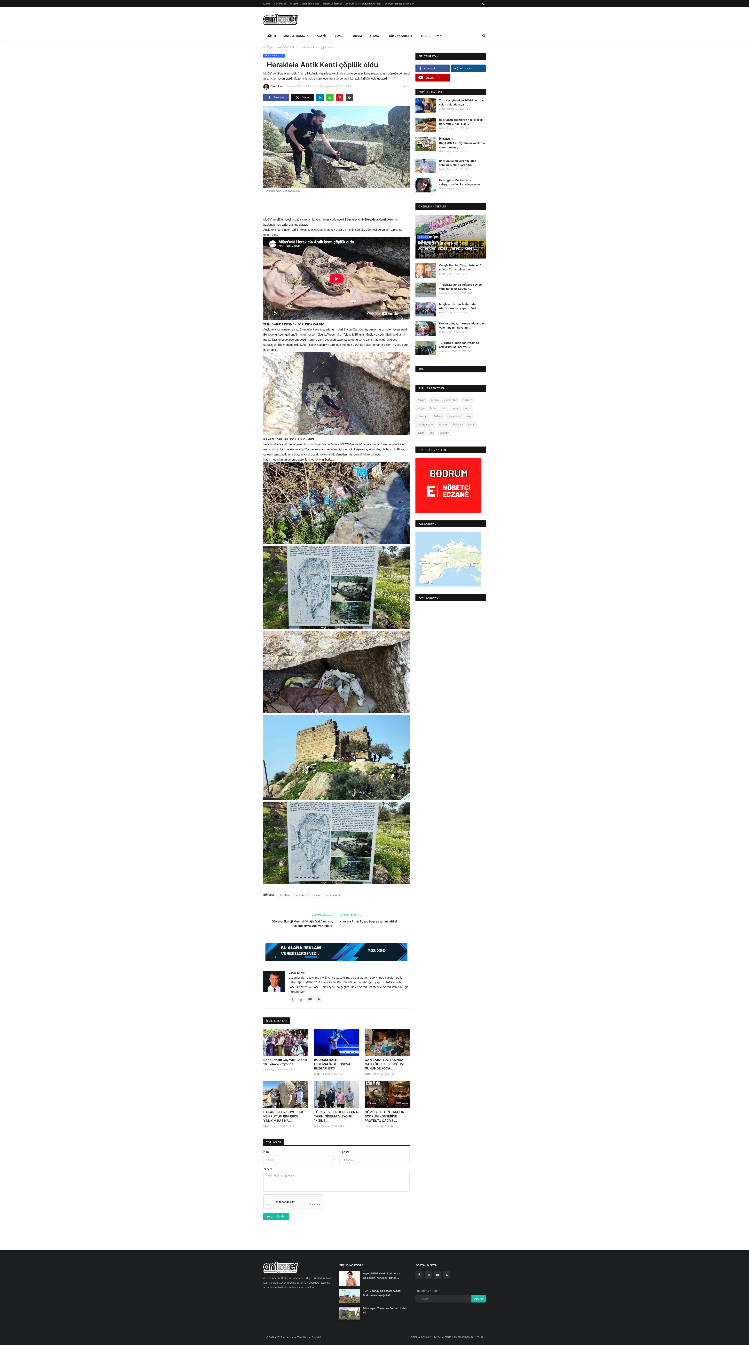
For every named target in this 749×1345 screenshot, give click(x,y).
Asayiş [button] (322, 36)
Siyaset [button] (375, 36)
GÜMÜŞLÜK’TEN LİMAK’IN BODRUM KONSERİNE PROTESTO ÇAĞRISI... (384, 1116)
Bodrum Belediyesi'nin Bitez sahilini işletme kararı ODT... (457, 163)
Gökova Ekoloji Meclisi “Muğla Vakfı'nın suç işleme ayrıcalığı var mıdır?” (302, 924)
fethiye (438, 416)
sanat (471, 424)
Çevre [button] (339, 36)
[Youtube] (437, 1275)
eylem (420, 433)
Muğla (421, 408)
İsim (266, 1152)
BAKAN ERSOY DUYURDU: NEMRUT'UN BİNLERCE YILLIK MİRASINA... (283, 1116)
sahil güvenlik (425, 424)
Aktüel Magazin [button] (296, 36)
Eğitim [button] (271, 36)
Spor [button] (424, 36)
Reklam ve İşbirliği (332, 3)
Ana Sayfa (268, 47)
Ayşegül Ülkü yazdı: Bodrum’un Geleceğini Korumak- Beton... (381, 1275)
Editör (266, 1069)
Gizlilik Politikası (310, 3)
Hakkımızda (280, 3)
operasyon (453, 416)
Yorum (267, 1168)
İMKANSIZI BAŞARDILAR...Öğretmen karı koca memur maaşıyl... (462, 143)
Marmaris (423, 416)
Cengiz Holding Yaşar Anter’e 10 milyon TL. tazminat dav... (460, 267)
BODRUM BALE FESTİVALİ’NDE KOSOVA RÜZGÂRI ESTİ (332, 1064)
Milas (433, 408)
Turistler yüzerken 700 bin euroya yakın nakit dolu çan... (462, 102)
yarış (468, 416)
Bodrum (444, 433)
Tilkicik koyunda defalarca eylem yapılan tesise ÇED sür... (461, 287)
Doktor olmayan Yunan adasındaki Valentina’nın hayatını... (462, 325)
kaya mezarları (334, 895)
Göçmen (467, 400)
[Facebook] (419, 1275)
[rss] (446, 1275)
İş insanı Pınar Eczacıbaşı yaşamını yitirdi (368, 921)
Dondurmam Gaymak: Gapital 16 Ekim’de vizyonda (285, 1062)
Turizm (435, 400)
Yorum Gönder (276, 1216)
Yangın (421, 400)
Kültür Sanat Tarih (285, 47)
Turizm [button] (356, 36)
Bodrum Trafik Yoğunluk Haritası (363, 3)
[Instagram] (428, 1275)
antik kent (301, 895)
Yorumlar (273, 1142)
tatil (444, 408)
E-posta (344, 1152)
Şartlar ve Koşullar (420, 1337)
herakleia (285, 895)
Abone (478, 1299)
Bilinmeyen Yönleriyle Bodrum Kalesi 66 (385, 1310)
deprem (443, 424)
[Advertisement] (336, 204)
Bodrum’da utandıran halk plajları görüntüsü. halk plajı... (461, 121)
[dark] (483, 4)
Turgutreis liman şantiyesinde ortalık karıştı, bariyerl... (459, 345)
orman (455, 408)
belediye (458, 424)
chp (432, 433)
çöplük (316, 895)
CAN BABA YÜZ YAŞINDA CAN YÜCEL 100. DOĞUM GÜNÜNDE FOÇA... (384, 1064)
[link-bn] (336, 952)
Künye (266, 3)
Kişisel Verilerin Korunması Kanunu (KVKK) (458, 1337)
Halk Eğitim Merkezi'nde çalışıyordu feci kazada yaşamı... (460, 182)
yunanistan (450, 400)
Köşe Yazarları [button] (401, 36)
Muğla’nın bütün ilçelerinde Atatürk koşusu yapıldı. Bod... (458, 306)
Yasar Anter (277, 86)
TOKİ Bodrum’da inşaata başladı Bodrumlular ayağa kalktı (382, 1293)
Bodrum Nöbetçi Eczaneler (399, 3)
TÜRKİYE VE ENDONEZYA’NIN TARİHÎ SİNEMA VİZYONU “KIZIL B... (336, 1116)
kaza (467, 408)
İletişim (294, 3)
